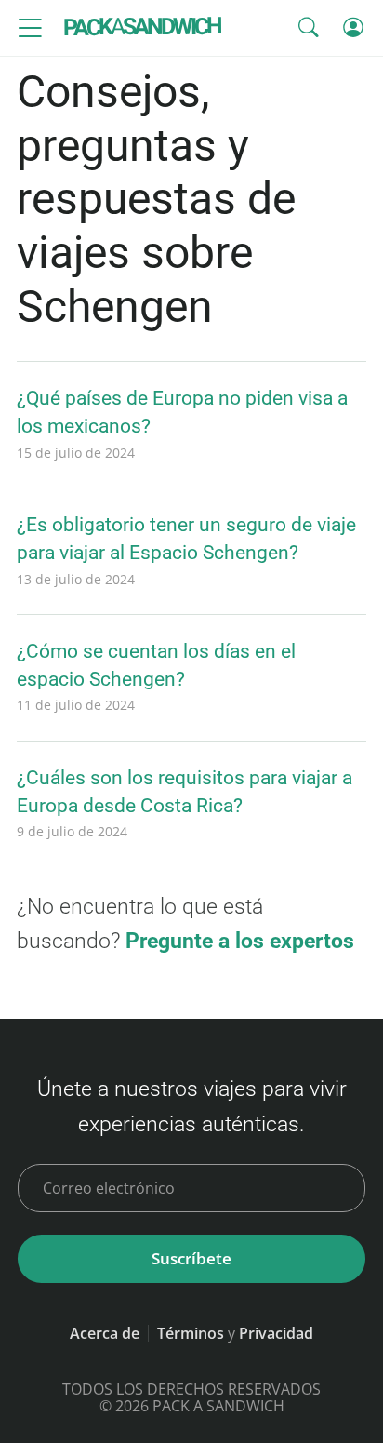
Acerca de (104, 1333)
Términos (190, 1333)
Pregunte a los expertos (239, 941)
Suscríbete (191, 1258)
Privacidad (276, 1333)
